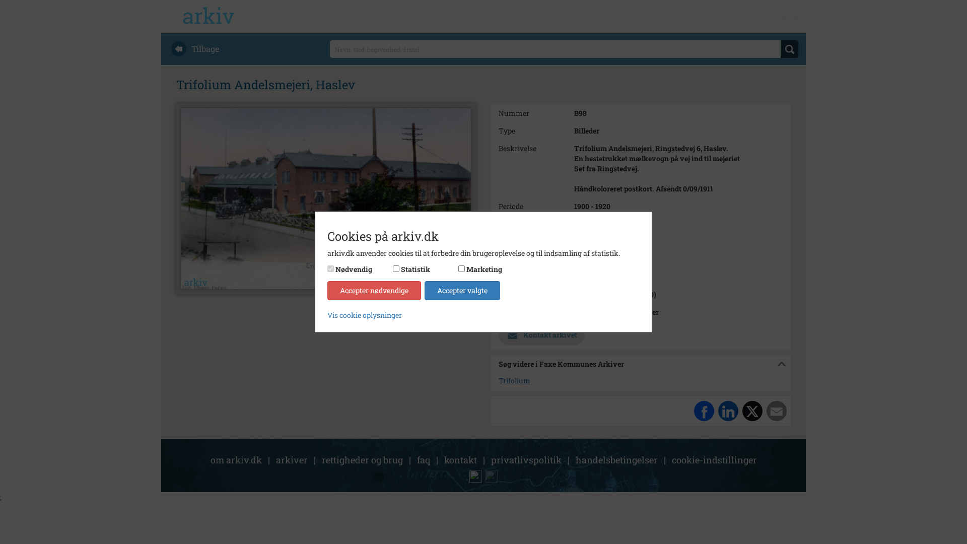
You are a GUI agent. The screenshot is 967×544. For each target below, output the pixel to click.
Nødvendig (353, 269)
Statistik (415, 269)
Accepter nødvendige (374, 290)
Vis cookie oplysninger (364, 315)
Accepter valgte (462, 290)
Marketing (484, 269)
